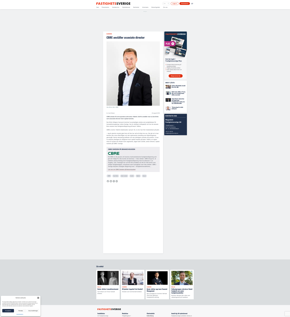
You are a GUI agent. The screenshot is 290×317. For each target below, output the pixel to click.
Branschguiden (155, 7)
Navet (144, 176)
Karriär (109, 34)
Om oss (165, 7)
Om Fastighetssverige (102, 315)
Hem (97, 7)
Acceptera (8, 310)
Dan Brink (115, 176)
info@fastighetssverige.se (171, 133)
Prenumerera (105, 7)
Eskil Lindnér (124, 176)
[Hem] (113, 3)
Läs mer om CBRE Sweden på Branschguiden (122, 169)
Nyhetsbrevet (126, 7)
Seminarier (136, 7)
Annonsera (145, 7)
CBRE (109, 176)
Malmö (138, 176)
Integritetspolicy (19, 314)
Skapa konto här (175, 76)
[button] (38, 298)
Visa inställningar (33, 310)
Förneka (20, 310)
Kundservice (115, 7)
